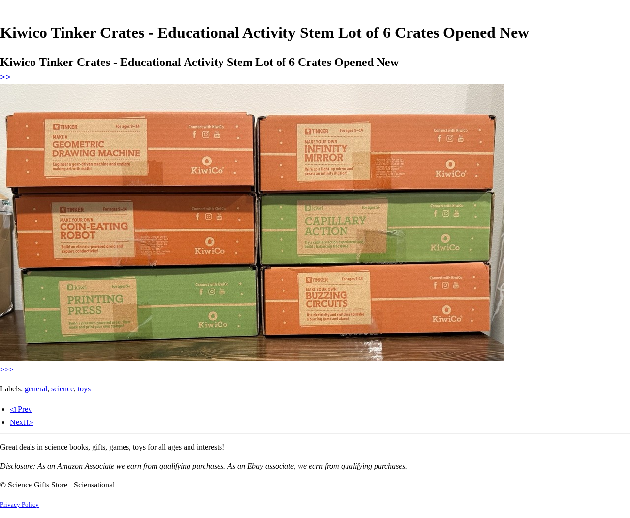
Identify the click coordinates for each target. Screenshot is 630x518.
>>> (6, 369)
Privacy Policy (19, 504)
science (62, 389)
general (36, 389)
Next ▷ (21, 422)
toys (84, 389)
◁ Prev (21, 409)
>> (5, 77)
